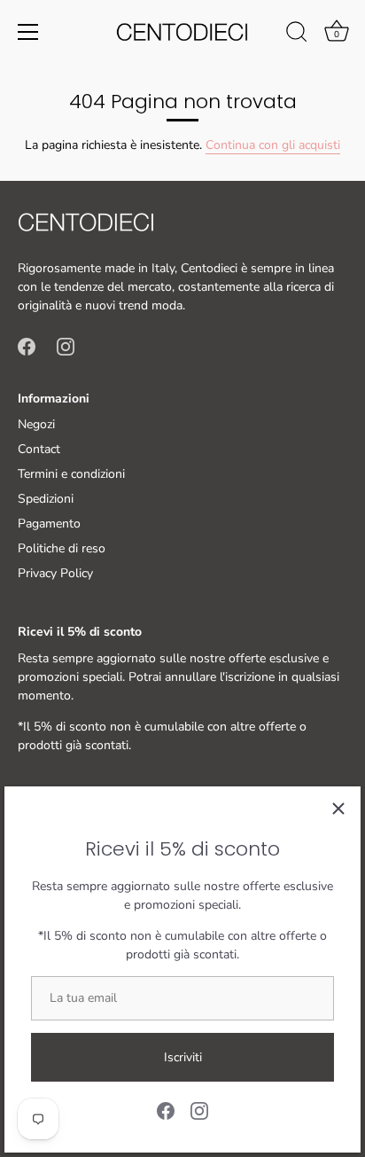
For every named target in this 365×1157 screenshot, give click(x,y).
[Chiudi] (338, 808)
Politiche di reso (61, 548)
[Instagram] (199, 1109)
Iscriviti (183, 1057)
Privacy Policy (55, 573)
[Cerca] (296, 34)
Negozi (36, 424)
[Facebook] (166, 1109)
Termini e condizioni (71, 473)
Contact (39, 449)
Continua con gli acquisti (273, 145)
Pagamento (49, 523)
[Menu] (28, 31)
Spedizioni (46, 498)
